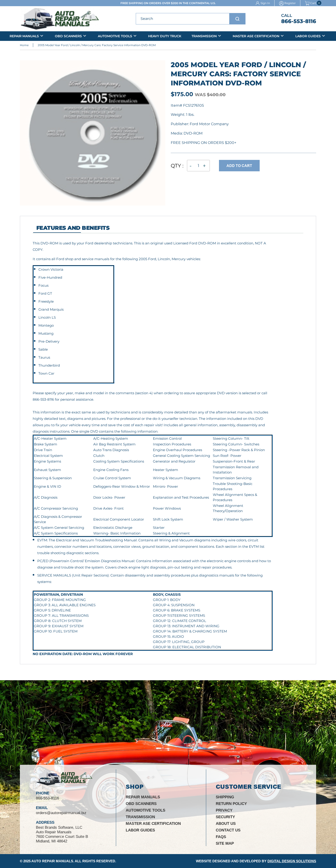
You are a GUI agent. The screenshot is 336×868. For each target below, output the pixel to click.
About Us (226, 823)
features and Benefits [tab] (72, 228)
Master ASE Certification (256, 36)
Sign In (265, 3)
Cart (313, 3)
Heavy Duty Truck (164, 36)
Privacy (224, 810)
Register (290, 3)
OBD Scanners (68, 36)
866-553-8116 (298, 21)
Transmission (204, 36)
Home (24, 45)
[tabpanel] (153, 448)
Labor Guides (308, 36)
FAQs (221, 837)
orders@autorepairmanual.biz (61, 813)
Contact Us (228, 830)
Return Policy (231, 804)
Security (225, 817)
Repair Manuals (24, 36)
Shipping (225, 797)
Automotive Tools (115, 36)
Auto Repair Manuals (52, 861)
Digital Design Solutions (291, 861)
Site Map (225, 843)
